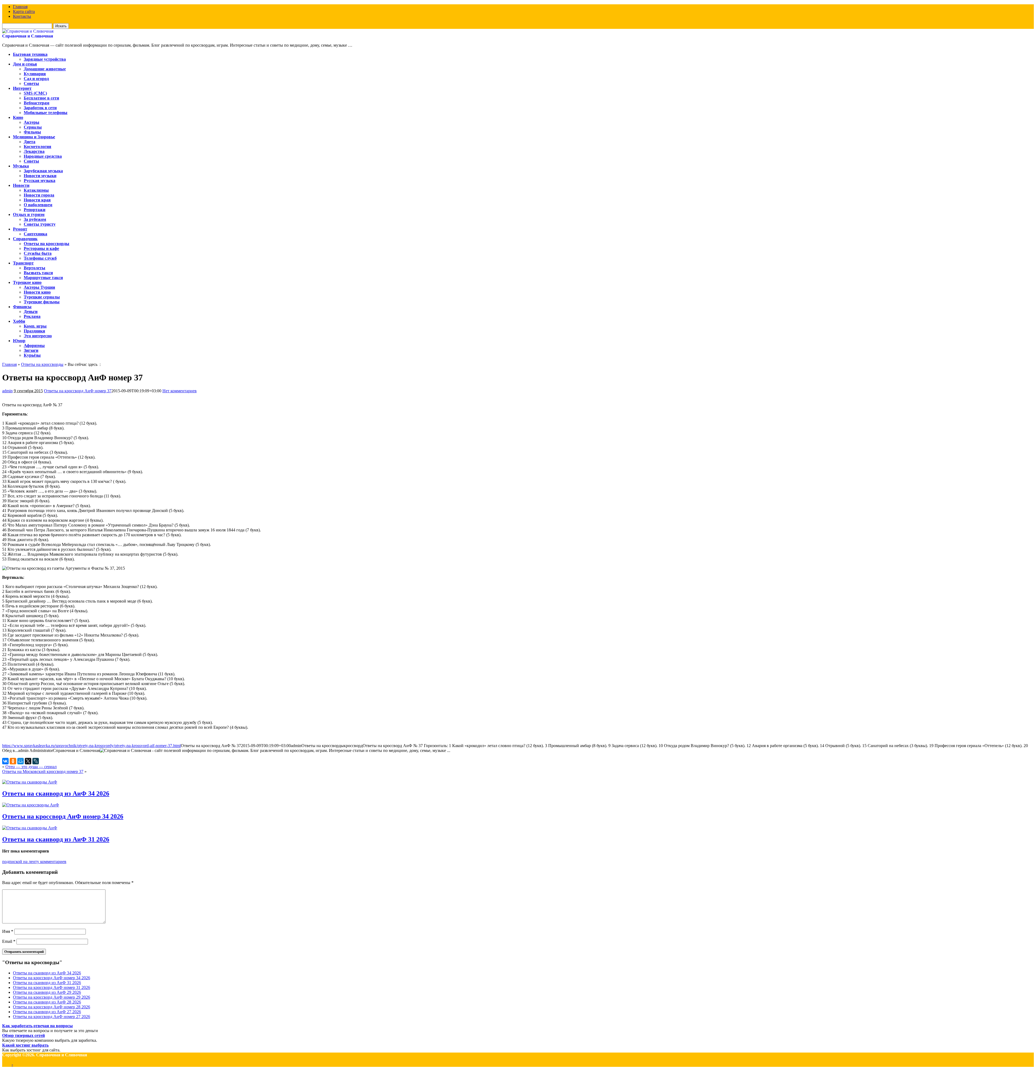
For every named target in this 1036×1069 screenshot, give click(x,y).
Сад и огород (36, 78)
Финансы (22, 306)
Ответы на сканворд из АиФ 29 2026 (47, 992)
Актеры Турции (39, 287)
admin (7, 391)
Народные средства (43, 156)
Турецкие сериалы (42, 297)
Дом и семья (25, 64)
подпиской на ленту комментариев (34, 861)
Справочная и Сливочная (27, 36)
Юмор (19, 340)
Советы (31, 83)
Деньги (31, 311)
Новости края (37, 200)
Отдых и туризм (29, 214)
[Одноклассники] (13, 761)
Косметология (37, 146)
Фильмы (32, 132)
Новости (21, 185)
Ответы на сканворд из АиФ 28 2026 (47, 1002)
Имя (7, 931)
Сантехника (35, 234)
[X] (28, 761)
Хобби (19, 321)
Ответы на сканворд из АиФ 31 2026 (55, 839)
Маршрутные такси (43, 277)
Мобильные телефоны (45, 112)
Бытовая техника (30, 54)
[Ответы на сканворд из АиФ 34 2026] (29, 782)
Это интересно (38, 336)
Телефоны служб (40, 258)
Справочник (25, 238)
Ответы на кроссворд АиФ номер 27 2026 (51, 1016)
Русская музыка (39, 180)
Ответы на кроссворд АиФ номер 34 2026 (62, 816)
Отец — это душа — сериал (31, 766)
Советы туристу (40, 224)
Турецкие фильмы (42, 302)
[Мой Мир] (20, 761)
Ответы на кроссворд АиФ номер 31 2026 (51, 987)
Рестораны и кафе (41, 248)
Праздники (34, 331)
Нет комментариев (179, 391)
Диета (29, 141)
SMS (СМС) (35, 93)
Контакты (22, 16)
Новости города (39, 195)
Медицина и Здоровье (34, 137)
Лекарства (34, 151)
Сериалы (33, 127)
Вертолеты (34, 268)
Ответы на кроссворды (46, 243)
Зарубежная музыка (43, 171)
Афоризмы (34, 345)
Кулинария (35, 73)
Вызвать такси (38, 272)
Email (8, 941)
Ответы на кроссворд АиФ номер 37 (77, 391)
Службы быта (38, 253)
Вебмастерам (36, 103)
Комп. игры (35, 326)
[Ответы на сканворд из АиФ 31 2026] (29, 828)
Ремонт (20, 229)
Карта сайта (24, 11)
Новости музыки (40, 175)
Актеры (31, 122)
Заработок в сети (40, 107)
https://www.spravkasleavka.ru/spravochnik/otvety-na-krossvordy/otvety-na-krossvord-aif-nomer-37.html (91, 745)
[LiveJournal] (35, 761)
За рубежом (35, 219)
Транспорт (23, 263)
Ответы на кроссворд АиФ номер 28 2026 (51, 1007)
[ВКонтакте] (5, 761)
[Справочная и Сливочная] (27, 31)
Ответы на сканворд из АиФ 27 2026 (47, 1011)
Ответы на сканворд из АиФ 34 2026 (55, 793)
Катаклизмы (36, 190)
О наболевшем (38, 204)
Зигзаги (31, 350)
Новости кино (37, 292)
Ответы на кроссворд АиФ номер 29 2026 (51, 997)
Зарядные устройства (45, 59)
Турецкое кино (27, 282)
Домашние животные (45, 69)
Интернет (22, 88)
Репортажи (34, 209)
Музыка (21, 166)
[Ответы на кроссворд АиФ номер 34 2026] (30, 805)
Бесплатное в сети (41, 98)
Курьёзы (32, 355)
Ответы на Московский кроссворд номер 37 (42, 771)
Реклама (32, 316)
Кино (18, 117)
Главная (20, 6)
